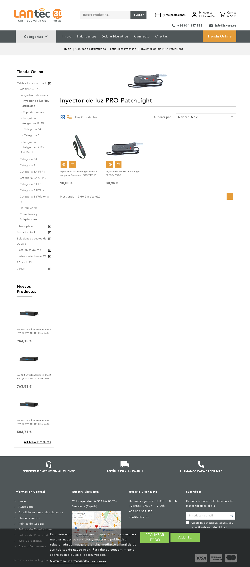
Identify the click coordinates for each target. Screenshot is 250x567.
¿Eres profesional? (174, 15)
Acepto (185, 537)
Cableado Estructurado (32, 83)
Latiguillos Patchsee (33, 95)
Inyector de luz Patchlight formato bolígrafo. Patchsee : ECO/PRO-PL (78, 173)
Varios (21, 269)
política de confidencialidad (210, 527)
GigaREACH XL (30, 89)
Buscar (138, 15)
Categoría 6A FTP (31, 172)
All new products (37, 442)
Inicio (67, 36)
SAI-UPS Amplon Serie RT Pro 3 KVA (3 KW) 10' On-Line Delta (34, 331)
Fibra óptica (25, 226)
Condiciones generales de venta (41, 512)
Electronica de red (29, 250)
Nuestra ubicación (85, 492)
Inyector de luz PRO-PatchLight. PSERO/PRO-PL (123, 173)
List (69, 117)
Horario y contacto (143, 492)
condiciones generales (217, 522)
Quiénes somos (29, 518)
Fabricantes (86, 36)
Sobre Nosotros (115, 36)
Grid (63, 117)
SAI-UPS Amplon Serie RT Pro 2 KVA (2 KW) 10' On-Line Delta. (34, 376)
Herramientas (28, 208)
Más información (61, 561)
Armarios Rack (26, 232)
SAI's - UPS (24, 262)
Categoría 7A (28, 159)
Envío (22, 501)
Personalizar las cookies (90, 561)
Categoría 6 (31, 135)
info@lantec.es (225, 26)
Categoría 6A (32, 129)
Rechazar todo (155, 537)
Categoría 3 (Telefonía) (35, 196)
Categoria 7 (27, 165)
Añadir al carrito (72, 164)
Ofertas (161, 36)
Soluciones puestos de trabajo (32, 241)
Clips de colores (33, 112)
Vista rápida (64, 164)
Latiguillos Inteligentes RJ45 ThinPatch (32, 147)
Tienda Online (220, 36)
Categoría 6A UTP (32, 178)
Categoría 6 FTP (30, 184)
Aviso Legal (26, 507)
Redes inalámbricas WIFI (33, 256)
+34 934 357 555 (190, 26)
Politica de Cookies (32, 524)
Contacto (142, 36)
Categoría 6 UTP (31, 190)
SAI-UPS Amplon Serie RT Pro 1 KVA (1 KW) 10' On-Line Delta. (34, 422)
